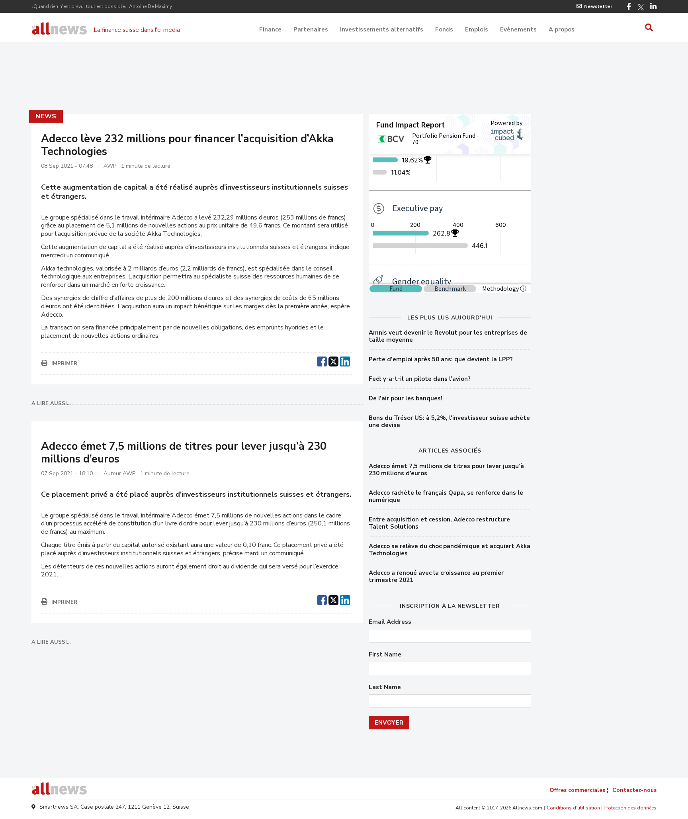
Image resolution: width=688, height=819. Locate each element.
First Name (385, 654)
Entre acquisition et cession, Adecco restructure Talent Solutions (439, 523)
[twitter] (333, 360)
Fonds (444, 29)
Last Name (385, 687)
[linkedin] (345, 360)
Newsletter (598, 6)
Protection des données (630, 808)
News (46, 116)
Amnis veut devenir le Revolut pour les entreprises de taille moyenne (448, 336)
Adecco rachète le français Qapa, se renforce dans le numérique (446, 496)
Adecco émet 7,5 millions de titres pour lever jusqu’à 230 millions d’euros (446, 469)
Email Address (390, 622)
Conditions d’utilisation (573, 808)
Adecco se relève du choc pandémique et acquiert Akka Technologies (449, 550)
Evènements (518, 29)
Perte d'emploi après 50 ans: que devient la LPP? (441, 359)
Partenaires (310, 29)
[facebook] (322, 360)
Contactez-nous (634, 790)
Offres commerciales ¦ (578, 790)
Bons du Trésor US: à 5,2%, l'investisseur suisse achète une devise (449, 421)
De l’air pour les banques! (405, 398)
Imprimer (64, 363)
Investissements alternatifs (381, 29)
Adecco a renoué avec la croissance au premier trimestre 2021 (436, 576)
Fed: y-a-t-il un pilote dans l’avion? (420, 378)
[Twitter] (640, 7)
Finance (270, 29)
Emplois (476, 29)
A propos (562, 29)
